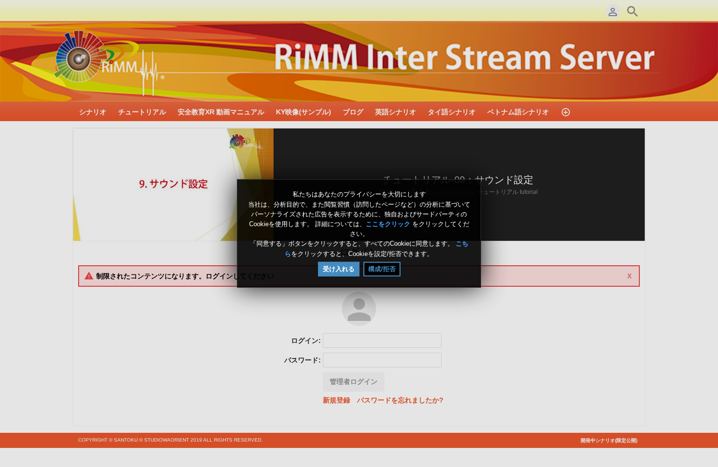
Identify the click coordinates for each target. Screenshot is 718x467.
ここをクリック (388, 224)
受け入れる (339, 269)
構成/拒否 (382, 269)
